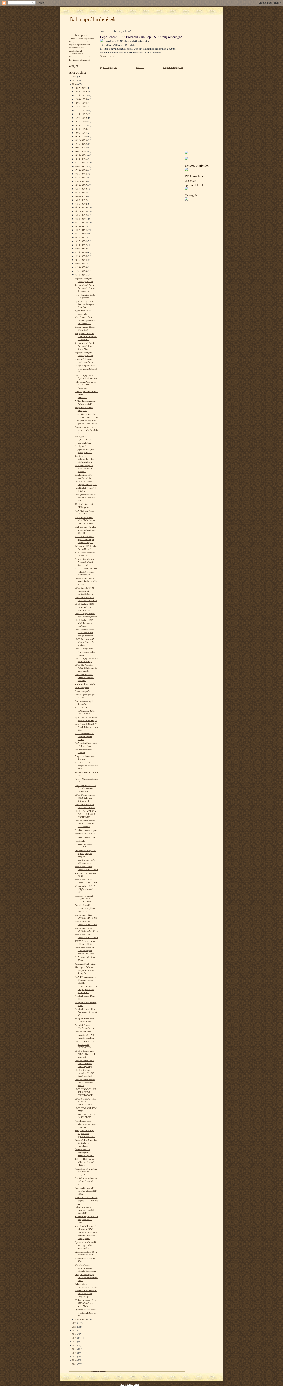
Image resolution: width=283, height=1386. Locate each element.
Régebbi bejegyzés (173, 67)
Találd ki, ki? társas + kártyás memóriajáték (86, 483)
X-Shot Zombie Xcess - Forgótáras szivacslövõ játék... (86, 765)
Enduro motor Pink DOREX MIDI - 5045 (86, 916)
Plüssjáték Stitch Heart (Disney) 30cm (84, 1020)
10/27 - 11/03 (81, 121)
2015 (74, 1345)
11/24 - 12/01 (81, 106)
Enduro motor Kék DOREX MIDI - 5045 (86, 881)
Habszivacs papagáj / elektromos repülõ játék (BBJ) (84, 1209)
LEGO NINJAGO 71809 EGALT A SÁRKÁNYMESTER (85, 1101)
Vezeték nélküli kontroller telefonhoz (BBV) (86, 1227)
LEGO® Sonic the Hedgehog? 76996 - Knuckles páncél (85, 1072)
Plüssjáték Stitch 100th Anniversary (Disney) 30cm (86, 1011)
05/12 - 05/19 (81, 211)
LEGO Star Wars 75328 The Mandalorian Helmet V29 (85, 788)
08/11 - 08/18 (81, 162)
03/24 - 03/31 (81, 237)
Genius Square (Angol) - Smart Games (86, 696)
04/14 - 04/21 (81, 226)
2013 (74, 1352)
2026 (74, 76)
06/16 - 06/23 (81, 192)
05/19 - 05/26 (81, 207)
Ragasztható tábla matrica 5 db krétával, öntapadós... (86, 1171)
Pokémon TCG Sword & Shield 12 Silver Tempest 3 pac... (86, 1293)
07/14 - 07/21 (81, 177)
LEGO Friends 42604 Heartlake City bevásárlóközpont (84, 590)
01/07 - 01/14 (81, 1319)
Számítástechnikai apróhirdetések (77, 49)
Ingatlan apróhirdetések (79, 44)
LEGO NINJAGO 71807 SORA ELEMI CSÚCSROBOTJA (85, 1092)
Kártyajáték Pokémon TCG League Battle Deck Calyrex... (85, 710)
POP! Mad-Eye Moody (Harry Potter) (85, 512)
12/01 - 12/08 (81, 102)
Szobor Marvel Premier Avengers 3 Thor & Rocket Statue (85, 288)
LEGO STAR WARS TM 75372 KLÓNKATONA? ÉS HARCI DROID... (86, 1113)
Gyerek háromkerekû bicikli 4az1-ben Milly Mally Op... (86, 581)
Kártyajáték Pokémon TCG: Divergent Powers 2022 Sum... (85, 950)
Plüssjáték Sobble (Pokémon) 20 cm (84, 1027)
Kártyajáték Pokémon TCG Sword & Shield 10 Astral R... (86, 336)
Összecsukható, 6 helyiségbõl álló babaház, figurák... (84, 1152)
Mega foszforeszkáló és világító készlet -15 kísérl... (85, 889)
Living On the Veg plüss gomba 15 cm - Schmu (86, 416)
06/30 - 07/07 (81, 185)
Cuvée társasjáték (82, 691)
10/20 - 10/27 (81, 125)
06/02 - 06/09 (81, 199)
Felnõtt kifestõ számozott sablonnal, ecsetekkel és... (86, 1181)
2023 (74, 1322)
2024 (74, 84)
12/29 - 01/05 (81, 87)
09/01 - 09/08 (81, 151)
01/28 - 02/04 (81, 267)
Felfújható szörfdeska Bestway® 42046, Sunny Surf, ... (84, 562)
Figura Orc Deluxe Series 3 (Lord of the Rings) (86, 719)
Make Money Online (152, 1384)
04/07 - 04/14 (81, 229)
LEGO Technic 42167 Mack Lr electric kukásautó (84, 622)
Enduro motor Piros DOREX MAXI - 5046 (86, 936)
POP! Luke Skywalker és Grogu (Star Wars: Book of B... (86, 989)
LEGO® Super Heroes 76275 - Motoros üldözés (85, 1082)
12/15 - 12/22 (81, 95)
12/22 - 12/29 (81, 91)
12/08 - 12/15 (81, 99)
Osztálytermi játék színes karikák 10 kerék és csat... (85, 497)
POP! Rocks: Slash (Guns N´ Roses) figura (86, 744)
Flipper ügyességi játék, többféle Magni (85, 861)
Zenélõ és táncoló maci (85, 833)
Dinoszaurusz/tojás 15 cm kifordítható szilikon (86, 1253)
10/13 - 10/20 (81, 128)
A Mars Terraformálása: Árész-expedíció (85, 402)
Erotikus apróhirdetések (79, 59)
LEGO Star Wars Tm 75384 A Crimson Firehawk (84, 677)
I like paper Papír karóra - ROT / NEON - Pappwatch (86, 384)
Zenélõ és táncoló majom (86, 830)
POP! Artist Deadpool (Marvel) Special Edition (84, 736)
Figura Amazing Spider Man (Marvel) (85, 296)
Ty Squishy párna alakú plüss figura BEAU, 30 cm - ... (86, 368)
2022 (74, 1326)
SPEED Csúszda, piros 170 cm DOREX (85, 943)
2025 (74, 80)
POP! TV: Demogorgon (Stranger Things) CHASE (85, 979)
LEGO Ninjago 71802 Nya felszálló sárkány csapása (86, 651)
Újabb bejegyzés (108, 67)
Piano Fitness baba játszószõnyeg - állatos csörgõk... (86, 1123)
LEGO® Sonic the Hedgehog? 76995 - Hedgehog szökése (85, 1034)
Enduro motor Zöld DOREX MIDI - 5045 (86, 923)
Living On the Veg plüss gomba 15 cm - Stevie (86, 422)
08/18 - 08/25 (81, 158)
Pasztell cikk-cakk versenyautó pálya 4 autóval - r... (85, 908)
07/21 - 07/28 (81, 173)
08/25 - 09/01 (81, 155)
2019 (74, 1337)
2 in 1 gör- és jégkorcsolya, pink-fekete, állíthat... (85, 449)
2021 (74, 1330)
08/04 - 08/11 (81, 166)
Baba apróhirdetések (92, 19)
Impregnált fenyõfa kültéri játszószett (84, 280)
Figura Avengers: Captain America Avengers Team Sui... (86, 304)
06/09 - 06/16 (81, 196)
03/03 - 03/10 (81, 248)
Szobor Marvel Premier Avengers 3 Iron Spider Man (85, 345)
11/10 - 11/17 (81, 113)
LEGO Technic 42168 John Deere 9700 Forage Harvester (84, 632)
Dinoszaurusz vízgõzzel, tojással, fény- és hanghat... (85, 853)
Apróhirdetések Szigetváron (81, 38)
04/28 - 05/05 (81, 218)
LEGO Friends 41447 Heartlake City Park (85, 806)
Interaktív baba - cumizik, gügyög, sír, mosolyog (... (86, 1200)
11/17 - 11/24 (81, 110)
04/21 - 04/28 (81, 222)
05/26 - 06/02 (81, 203)
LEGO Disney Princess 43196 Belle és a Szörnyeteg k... (85, 797)
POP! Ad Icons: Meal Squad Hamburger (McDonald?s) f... (84, 539)
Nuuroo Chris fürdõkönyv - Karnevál (86, 780)
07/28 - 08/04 (81, 170)
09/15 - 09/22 (81, 143)
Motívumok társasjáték (85, 684)
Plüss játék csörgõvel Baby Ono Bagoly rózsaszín (84, 468)
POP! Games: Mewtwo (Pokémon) (85, 554)
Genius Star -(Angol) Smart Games (84, 703)
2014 (74, 1349)
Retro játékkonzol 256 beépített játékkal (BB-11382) (86, 1190)
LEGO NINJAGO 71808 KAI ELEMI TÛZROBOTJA (85, 1044)
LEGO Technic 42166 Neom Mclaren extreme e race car (84, 606)
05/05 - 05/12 (81, 214)
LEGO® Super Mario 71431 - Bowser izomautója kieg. (84, 1063)
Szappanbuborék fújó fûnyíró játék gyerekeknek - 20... (85, 1133)
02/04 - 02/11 (81, 263)
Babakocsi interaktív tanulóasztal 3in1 (84, 476)
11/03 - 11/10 (81, 117)
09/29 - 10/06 (81, 136)
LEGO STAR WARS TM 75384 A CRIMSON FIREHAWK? (86, 813)
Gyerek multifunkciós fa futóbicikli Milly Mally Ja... (86, 430)
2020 (74, 1334)
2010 (74, 1360)
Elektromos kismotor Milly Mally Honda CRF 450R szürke (85, 520)
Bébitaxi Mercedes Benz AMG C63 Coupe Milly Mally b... (85, 1303)
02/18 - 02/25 (81, 256)
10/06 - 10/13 (81, 132)
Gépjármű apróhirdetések (80, 41)
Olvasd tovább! (108, 56)
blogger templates (130, 1384)
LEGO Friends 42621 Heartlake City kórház (86, 599)
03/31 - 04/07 (81, 233)
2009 (74, 1364)
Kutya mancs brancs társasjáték (84, 409)
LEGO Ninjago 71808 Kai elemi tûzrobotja (86, 660)
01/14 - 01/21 (81, 274)
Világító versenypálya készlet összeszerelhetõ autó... (86, 1277)
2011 (74, 1356)
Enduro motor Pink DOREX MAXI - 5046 (86, 868)
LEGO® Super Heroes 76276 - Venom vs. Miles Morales (85, 823)
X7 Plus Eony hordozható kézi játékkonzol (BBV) (86, 1219)
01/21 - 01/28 (81, 271)
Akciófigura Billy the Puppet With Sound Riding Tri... (85, 970)
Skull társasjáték (82, 687)
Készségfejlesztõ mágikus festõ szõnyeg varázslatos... (86, 1142)
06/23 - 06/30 (81, 188)
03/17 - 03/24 (81, 241)
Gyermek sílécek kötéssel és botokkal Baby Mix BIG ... (86, 1312)
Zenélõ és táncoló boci (85, 837)
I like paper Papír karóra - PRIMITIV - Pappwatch (86, 394)
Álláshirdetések (76, 53)
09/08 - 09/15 (81, 147)
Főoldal (140, 67)
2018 (74, 1341)
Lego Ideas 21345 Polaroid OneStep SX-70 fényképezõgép (141, 36)
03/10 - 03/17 (81, 244)
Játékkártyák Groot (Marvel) (83, 751)
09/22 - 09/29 (81, 140)
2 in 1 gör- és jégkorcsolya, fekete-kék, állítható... (85, 439)
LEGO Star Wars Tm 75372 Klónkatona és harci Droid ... (86, 667)
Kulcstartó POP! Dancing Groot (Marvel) (86, 547)
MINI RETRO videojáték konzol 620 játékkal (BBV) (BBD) (86, 1235)
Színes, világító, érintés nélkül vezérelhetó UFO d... (85, 1162)
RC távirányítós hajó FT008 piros (84, 506)
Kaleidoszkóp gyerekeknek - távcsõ (86, 1285)
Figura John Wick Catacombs (83, 312)
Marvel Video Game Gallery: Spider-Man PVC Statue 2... (85, 320)
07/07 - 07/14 (81, 181)
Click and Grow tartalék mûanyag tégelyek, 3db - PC (85, 529)
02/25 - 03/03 (81, 252)
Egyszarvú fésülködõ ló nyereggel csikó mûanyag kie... (85, 1245)
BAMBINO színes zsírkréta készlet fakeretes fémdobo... (85, 1267)
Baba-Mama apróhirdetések (81, 56)
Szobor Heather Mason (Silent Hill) (85, 328)
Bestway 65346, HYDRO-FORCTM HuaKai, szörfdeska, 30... (86, 571)
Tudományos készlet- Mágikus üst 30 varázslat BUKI (84, 898)
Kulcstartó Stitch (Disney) (86, 963)
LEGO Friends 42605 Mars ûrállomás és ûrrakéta (84, 642)
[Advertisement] (196, 90)
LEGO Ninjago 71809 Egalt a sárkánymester (86, 377)
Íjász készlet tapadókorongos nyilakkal (83, 843)
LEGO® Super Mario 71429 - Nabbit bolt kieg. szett (85, 1053)
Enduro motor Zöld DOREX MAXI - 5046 (86, 929)
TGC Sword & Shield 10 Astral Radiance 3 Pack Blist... (86, 726)
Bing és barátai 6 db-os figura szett (85, 758)
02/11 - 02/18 (81, 259)
